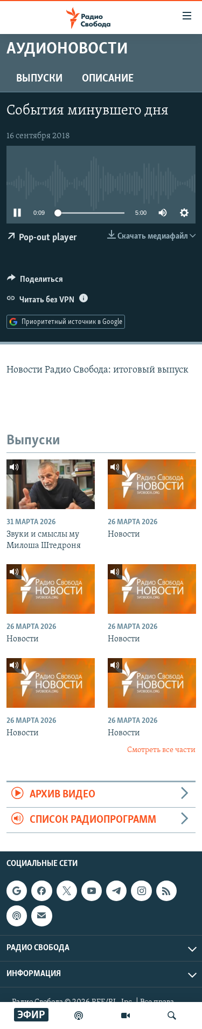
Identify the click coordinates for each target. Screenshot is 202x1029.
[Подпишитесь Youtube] (91, 891)
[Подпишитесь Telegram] (116, 891)
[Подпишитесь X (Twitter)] (67, 891)
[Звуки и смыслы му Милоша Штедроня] (50, 484)
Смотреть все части (161, 750)
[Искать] (172, 1015)
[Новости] (152, 484)
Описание (108, 78)
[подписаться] (41, 916)
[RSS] (166, 891)
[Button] (35, 282)
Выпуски (39, 78)
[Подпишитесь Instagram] (141, 891)
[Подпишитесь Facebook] (41, 891)
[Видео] (125, 1015)
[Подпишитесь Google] (16, 891)
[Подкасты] (16, 916)
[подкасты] (78, 1015)
